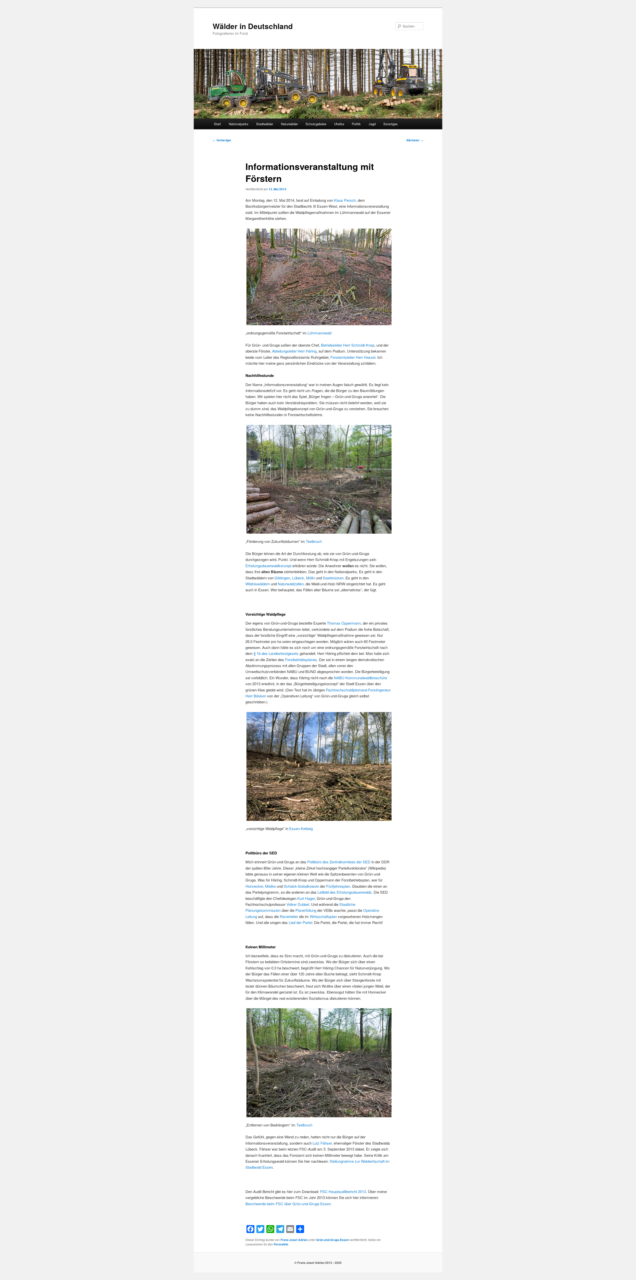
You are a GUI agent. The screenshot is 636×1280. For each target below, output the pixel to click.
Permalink (281, 1244)
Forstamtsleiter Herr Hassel (352, 357)
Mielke (271, 886)
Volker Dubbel (297, 904)
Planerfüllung (305, 910)
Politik (356, 123)
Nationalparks (238, 123)
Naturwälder (289, 123)
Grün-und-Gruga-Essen (332, 1240)
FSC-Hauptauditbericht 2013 (343, 1191)
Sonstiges (390, 123)
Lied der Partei (300, 922)
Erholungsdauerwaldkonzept (268, 565)
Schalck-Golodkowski (301, 886)
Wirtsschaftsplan (323, 916)
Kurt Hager (306, 898)
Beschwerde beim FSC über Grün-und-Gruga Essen (288, 1203)
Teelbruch (314, 541)
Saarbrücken (333, 577)
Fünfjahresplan (338, 886)
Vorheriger (222, 140)
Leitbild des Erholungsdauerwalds (345, 892)
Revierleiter (289, 916)
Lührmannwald (319, 332)
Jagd (372, 123)
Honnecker (254, 886)
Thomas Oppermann (344, 623)
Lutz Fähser (322, 1143)
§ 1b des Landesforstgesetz (276, 653)
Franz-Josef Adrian (294, 1240)
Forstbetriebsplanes (301, 659)
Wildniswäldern (257, 583)
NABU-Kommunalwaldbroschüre (360, 677)
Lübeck (298, 577)
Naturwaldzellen (291, 583)
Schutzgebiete (316, 123)
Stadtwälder (264, 123)
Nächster (414, 140)
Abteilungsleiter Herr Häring (294, 351)
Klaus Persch (345, 200)
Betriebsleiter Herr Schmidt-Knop (347, 345)
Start (217, 123)
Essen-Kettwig (301, 828)
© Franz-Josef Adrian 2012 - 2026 (318, 1262)
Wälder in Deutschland (253, 26)
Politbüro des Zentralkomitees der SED (338, 861)
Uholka (339, 123)
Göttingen (282, 577)
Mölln (311, 577)
